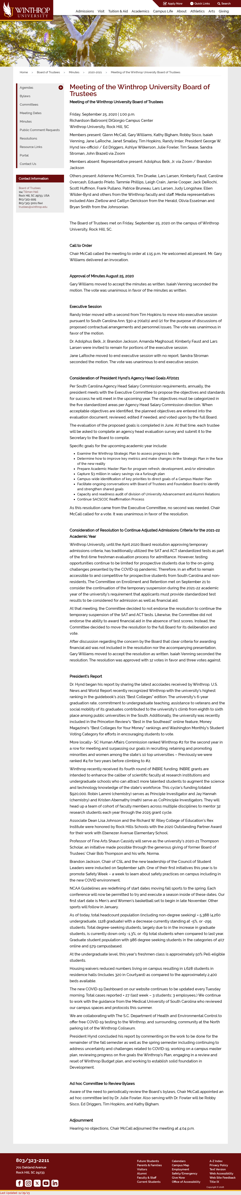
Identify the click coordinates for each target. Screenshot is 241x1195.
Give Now (178, 1177)
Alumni (142, 1173)
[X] (38, 1184)
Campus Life (163, 11)
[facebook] (20, 1184)
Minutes (74, 72)
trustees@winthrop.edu (33, 206)
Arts (211, 11)
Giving (224, 11)
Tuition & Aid (118, 11)
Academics (140, 11)
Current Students (148, 1182)
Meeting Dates (30, 113)
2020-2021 (95, 72)
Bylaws (25, 96)
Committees (29, 104)
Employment (180, 1169)
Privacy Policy (219, 1165)
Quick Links (202, 3)
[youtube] (47, 1184)
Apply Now (175, 3)
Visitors (142, 1169)
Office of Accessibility (186, 1182)
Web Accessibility (221, 1173)
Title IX (214, 1182)
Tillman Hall (30, 191)
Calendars (178, 1161)
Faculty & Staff (146, 1177)
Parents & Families (149, 1165)
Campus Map (180, 1165)
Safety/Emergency (184, 1173)
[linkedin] (55, 1184)
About (182, 11)
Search (226, 3)
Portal (24, 155)
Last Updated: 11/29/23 (15, 1192)
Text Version (218, 1169)
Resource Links (31, 147)
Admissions (85, 11)
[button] (18, 37)
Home (24, 72)
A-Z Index (216, 1161)
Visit (101, 11)
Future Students (148, 1161)
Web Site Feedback (223, 1177)
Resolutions (28, 138)
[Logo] (27, 11)
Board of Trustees (48, 72)
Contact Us (28, 164)
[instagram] (29, 1184)
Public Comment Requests (40, 130)
